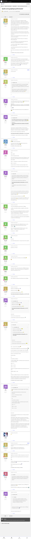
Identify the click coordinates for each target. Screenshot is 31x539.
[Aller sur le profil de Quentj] (6, 142)
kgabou (5, 62)
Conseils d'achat (17, 11)
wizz (5, 120)
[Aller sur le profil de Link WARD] (6, 289)
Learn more (1, 1)
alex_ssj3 (5, 209)
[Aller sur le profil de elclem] (6, 152)
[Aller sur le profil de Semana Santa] (2, 11)
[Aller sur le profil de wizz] (6, 117)
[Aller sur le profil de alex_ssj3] (6, 206)
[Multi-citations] (11, 54)
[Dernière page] (7, 17)
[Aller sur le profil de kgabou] (6, 59)
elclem (6, 155)
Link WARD (5, 291)
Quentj (6, 144)
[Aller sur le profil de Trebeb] (6, 435)
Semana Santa (6, 11)
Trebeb (6, 437)
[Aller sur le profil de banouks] (6, 474)
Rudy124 (5, 104)
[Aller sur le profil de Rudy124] (6, 101)
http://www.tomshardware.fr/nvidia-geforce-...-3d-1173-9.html (20, 133)
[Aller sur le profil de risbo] (6, 82)
